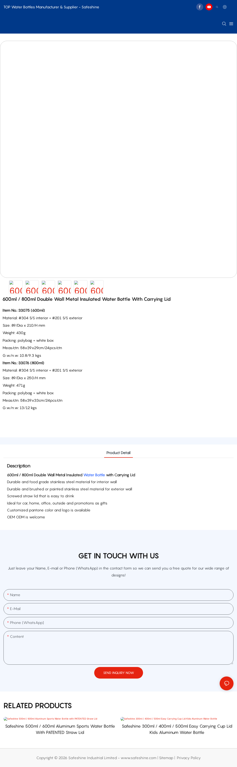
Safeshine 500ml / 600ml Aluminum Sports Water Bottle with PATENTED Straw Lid (60, 729)
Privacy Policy (189, 757)
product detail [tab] (118, 452)
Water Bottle (94, 475)
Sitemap (166, 757)
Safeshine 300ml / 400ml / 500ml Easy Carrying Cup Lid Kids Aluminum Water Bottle (177, 729)
